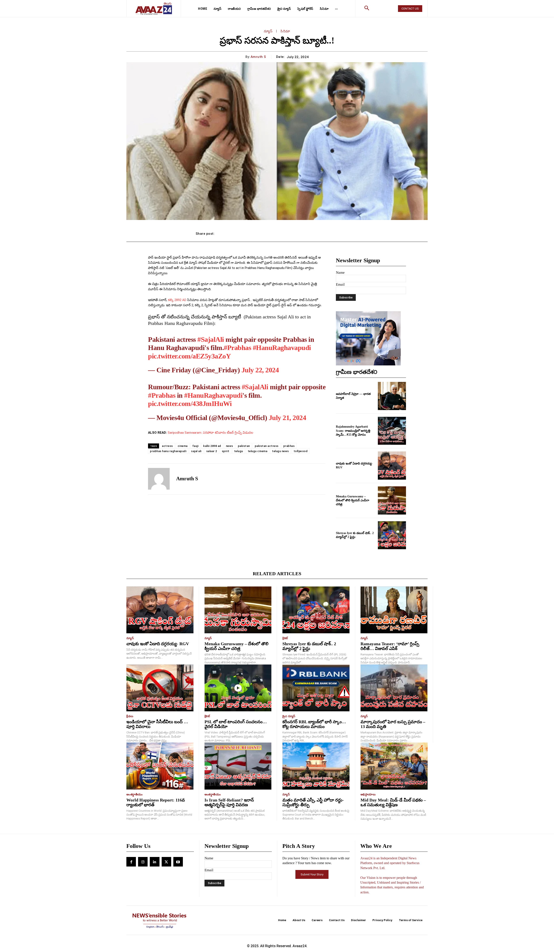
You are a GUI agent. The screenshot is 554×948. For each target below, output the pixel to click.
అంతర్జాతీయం (134, 794)
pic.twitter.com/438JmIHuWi (190, 403)
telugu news (280, 451)
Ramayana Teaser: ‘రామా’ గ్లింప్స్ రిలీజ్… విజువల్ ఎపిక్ (390, 646)
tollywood (301, 451)
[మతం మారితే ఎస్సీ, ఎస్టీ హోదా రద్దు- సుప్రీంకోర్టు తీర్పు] (315, 766)
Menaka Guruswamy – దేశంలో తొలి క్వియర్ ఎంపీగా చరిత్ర (352, 500)
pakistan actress (267, 446)
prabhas (289, 446)
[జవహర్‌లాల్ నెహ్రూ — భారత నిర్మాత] (392, 396)
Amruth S (258, 57)
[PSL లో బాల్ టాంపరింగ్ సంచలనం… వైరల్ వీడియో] (238, 688)
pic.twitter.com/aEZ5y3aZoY (189, 356)
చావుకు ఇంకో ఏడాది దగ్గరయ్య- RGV (157, 643)
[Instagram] (143, 862)
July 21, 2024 (287, 418)
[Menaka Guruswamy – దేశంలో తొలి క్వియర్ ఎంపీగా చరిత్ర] (392, 500)
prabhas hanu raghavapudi (168, 451)
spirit (225, 451)
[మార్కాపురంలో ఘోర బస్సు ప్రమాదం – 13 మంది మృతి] (394, 688)
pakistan (244, 446)
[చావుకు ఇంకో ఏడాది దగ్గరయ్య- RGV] (392, 465)
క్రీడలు (130, 716)
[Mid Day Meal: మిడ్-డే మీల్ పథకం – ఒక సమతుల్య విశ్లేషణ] (394, 766)
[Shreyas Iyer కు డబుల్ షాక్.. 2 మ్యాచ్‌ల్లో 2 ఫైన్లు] (392, 535)
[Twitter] (166, 862)
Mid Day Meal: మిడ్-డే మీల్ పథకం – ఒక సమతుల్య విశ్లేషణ (393, 802)
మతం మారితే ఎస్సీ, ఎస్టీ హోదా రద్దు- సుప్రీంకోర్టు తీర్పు (313, 802)
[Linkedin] (154, 862)
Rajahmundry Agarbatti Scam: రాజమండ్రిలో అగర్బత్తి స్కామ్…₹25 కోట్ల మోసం (353, 430)
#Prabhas (237, 348)
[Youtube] (178, 862)
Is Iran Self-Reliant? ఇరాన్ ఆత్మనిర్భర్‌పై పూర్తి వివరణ (229, 802)
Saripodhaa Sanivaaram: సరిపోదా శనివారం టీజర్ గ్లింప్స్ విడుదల (210, 433)
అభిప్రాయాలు (368, 794)
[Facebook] (131, 862)
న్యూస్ (268, 31)
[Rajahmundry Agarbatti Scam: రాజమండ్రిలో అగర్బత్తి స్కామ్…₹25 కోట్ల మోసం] (392, 431)
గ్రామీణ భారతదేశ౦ (356, 372)
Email (340, 284)
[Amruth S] (159, 479)
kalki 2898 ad (212, 446)
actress (167, 446)
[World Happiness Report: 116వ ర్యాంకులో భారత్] (159, 766)
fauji (195, 446)
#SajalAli (210, 339)
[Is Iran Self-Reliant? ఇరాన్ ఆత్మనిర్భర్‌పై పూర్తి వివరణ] (238, 766)
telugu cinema (257, 451)
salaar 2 (211, 451)
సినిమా (285, 31)
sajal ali (196, 451)
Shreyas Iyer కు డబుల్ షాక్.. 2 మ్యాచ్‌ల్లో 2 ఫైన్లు (309, 646)
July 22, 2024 (260, 370)
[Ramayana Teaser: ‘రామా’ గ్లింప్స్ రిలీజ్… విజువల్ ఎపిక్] (394, 610)
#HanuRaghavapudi (282, 348)
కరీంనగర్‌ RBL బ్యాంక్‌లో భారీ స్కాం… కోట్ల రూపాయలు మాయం (314, 724)
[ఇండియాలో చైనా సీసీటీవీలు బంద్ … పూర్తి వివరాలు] (159, 688)
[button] (367, 8)
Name (340, 272)
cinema (183, 446)
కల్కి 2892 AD (177, 300)
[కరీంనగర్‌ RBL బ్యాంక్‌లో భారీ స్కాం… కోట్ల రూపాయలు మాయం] (315, 688)
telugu (238, 451)
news (229, 446)
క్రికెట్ (285, 638)
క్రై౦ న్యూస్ (288, 716)
